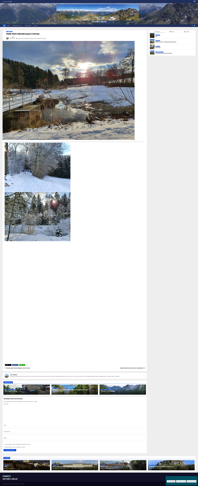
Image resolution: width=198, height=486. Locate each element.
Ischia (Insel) (157, 47)
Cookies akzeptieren (171, 481)
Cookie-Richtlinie (176, 483)
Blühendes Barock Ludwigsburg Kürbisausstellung (165, 41)
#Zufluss (44, 38)
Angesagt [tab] (187, 31)
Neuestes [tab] (158, 31)
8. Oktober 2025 (153, 468)
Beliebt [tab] (172, 31)
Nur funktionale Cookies (181, 481)
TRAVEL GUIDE (10, 389)
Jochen (13, 37)
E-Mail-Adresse (7, 431)
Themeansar (22, 483)
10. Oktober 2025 (105, 468)
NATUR (7, 31)
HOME (8, 25)
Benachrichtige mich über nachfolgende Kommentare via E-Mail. (17, 444)
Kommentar (6, 403)
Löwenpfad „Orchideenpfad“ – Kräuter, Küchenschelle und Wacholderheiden (70, 390)
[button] (192, 25)
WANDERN (10, 31)
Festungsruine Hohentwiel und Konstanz (163, 53)
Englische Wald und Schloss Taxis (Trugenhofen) (131, 368)
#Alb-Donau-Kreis (20, 38)
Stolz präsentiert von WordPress (8, 483)
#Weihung (40, 38)
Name (5, 425)
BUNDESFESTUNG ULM (17, 25)
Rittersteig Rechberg (10, 391)
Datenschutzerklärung (182, 483)
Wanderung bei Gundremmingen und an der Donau (18, 368)
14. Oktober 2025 (57, 468)
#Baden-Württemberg (29, 38)
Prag (156, 36)
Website (5, 437)
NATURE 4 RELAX (99, 22)
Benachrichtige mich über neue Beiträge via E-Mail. (15, 447)
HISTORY (6, 389)
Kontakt (35, 25)
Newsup (17, 483)
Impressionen (28, 25)
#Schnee (36, 38)
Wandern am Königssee (108, 391)
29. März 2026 (8, 468)
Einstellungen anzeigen (191, 481)
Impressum (188, 483)
